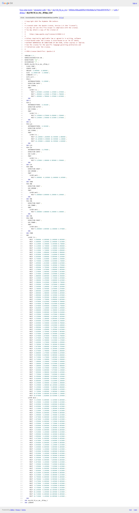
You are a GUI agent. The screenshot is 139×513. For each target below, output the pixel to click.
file (61, 18)
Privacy (17, 510)
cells (116, 10)
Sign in (135, 3)
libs (49, 10)
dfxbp (22, 12)
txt (130, 510)
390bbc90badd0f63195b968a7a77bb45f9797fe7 (89, 10)
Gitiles (12, 510)
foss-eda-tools (26, 10)
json (135, 510)
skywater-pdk (40, 10)
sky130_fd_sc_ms (59, 10)
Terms (23, 510)
